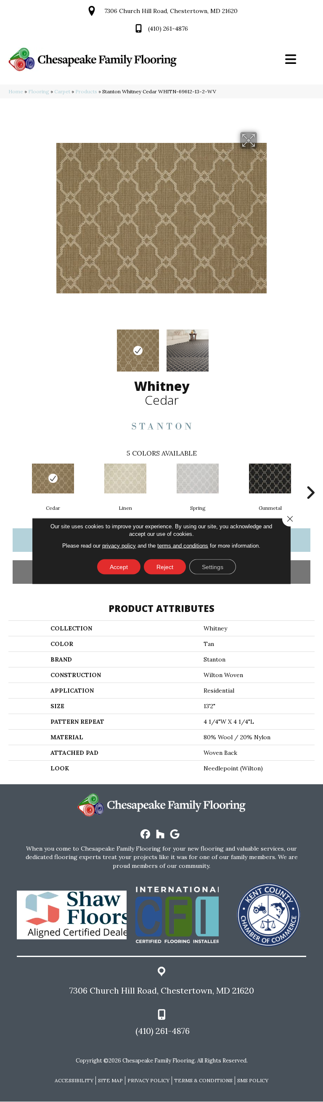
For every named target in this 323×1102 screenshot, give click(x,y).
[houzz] (160, 834)
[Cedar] (53, 478)
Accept (119, 567)
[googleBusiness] (175, 834)
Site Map (110, 1080)
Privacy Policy (148, 1080)
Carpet (62, 91)
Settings (212, 567)
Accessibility (74, 1080)
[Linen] (125, 478)
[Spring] (198, 478)
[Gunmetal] (270, 478)
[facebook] (146, 834)
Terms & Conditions (203, 1080)
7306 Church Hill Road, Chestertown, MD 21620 (171, 11)
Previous (60, 346)
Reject (164, 567)
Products (86, 91)
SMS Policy (252, 1080)
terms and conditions (182, 546)
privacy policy (119, 546)
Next (262, 346)
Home (15, 91)
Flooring (38, 91)
